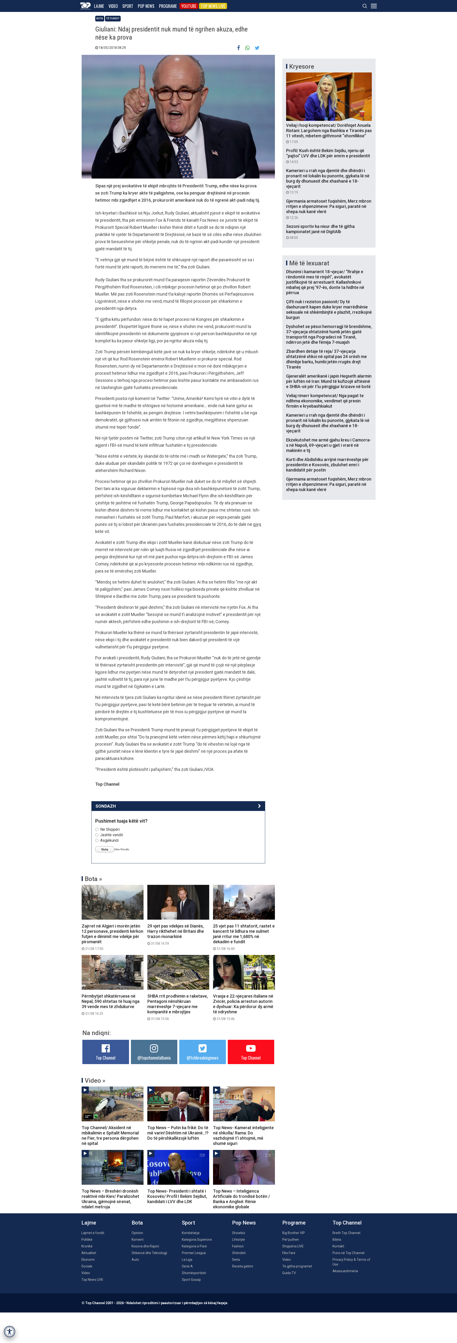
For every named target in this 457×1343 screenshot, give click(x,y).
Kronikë (87, 1246)
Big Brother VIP (293, 1233)
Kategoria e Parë (194, 1246)
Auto (135, 1259)
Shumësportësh (194, 1273)
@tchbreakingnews (202, 1058)
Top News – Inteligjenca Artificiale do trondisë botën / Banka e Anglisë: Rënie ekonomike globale (241, 1199)
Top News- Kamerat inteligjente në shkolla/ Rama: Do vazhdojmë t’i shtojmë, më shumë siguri (243, 1135)
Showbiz (238, 1233)
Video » (95, 1080)
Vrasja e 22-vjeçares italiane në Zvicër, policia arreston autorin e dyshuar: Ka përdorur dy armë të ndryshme (243, 1007)
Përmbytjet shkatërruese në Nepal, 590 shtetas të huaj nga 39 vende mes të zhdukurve (110, 1004)
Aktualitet (88, 1253)
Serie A (187, 1266)
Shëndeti (239, 1253)
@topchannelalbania (154, 1058)
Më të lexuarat (309, 263)
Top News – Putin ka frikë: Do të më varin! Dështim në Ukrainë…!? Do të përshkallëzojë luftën (178, 1133)
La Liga (187, 1259)
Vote (104, 849)
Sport (127, 6)
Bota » (93, 878)
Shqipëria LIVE (293, 1246)
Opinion (137, 1233)
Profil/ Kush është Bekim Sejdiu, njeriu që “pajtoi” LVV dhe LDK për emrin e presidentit (328, 156)
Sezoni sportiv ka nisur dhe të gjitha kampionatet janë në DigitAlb (320, 232)
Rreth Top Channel (346, 1233)
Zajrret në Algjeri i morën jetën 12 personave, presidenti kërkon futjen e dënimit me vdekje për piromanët (112, 937)
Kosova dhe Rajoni (145, 1246)
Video (113, 6)
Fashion (238, 1246)
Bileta (337, 1239)
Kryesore (301, 66)
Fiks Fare (288, 1253)
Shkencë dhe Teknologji (149, 1253)
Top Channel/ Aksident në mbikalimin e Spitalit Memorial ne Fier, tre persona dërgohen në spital (110, 1135)
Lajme (99, 6)
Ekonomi (87, 1259)
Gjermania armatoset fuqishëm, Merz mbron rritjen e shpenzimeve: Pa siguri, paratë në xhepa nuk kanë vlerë (328, 209)
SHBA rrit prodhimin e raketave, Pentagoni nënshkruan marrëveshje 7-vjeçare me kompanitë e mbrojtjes (177, 1007)
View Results (121, 849)
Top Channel (105, 1058)
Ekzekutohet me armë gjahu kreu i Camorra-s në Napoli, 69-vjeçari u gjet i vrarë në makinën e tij (328, 445)
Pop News (146, 6)
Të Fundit (112, 18)
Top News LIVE (213, 6)
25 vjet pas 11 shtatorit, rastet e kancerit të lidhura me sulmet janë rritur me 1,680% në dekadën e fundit (244, 937)
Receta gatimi (242, 1266)
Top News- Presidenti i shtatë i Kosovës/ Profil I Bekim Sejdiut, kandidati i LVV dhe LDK (177, 1196)
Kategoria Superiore (197, 1239)
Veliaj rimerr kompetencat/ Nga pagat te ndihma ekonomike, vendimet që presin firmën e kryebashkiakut (325, 401)
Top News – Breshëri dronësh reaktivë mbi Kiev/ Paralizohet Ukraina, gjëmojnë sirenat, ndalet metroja (110, 1199)
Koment (138, 1239)
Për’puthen (290, 1239)
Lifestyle (238, 1239)
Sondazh (105, 806)
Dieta (236, 1259)
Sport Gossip (191, 1279)
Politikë (86, 1239)
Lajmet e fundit (92, 1233)
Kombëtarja (190, 1233)
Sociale (86, 1266)
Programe (168, 6)
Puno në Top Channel (348, 1253)
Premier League (194, 1253)
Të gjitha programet (297, 1266)
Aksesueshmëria (345, 1271)
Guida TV (289, 1273)
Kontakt (338, 1246)
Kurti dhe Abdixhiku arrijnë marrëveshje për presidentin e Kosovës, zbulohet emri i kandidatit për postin (327, 464)
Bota (99, 18)
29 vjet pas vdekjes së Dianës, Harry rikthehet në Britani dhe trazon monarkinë (175, 934)
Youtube (188, 6)
